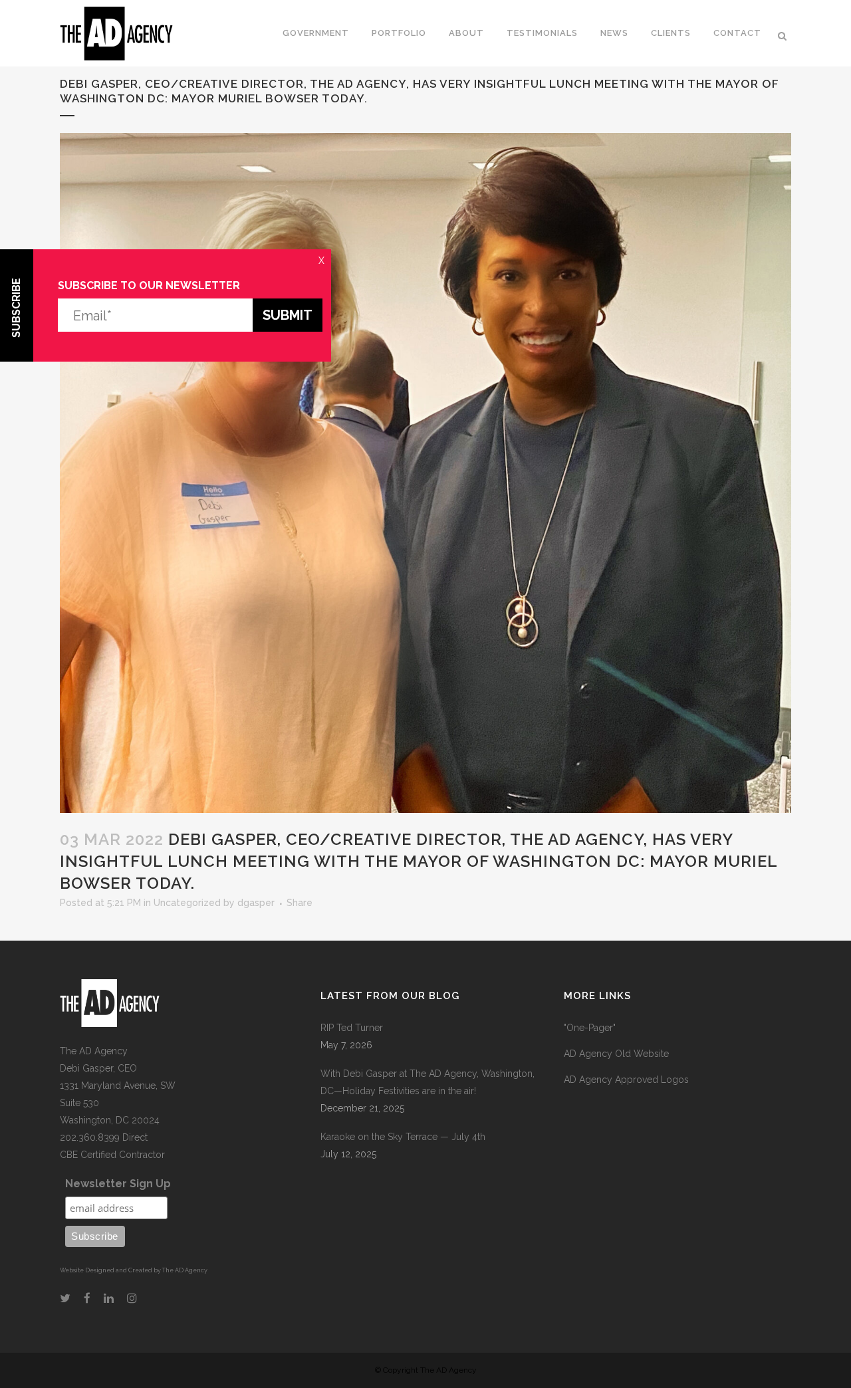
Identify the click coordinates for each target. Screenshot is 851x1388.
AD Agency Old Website (616, 1053)
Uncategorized (187, 902)
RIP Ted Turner (351, 1027)
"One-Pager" (590, 1027)
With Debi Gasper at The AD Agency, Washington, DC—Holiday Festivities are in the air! (427, 1082)
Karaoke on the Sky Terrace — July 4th (402, 1136)
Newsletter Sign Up (118, 1183)
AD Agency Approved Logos (626, 1079)
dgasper (256, 902)
